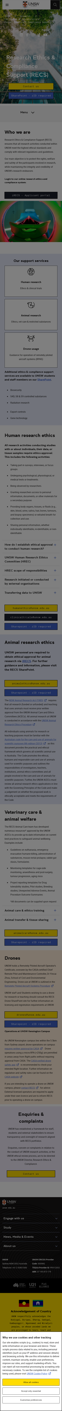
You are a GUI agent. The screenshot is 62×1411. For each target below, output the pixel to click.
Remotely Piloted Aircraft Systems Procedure (30, 985)
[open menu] (7, 4)
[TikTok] (39, 35)
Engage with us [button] (13, 1218)
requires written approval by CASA (24, 1048)
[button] (31, 86)
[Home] (31, 4)
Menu (24, 112)
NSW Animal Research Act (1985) (28, 700)
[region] (31, 1371)
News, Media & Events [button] (18, 1236)
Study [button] (7, 1227)
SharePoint (44, 379)
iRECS (26, 661)
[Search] (55, 4)
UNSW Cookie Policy (39, 1373)
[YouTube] (45, 35)
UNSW (7, 16)
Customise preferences (31, 1400)
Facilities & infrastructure (22, 19)
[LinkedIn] (22, 35)
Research (25, 16)
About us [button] (9, 1246)
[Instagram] (33, 35)
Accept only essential (31, 1391)
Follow (45, 30)
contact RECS (30, 1087)
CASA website (14, 1076)
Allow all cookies (30, 1382)
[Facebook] (27, 35)
